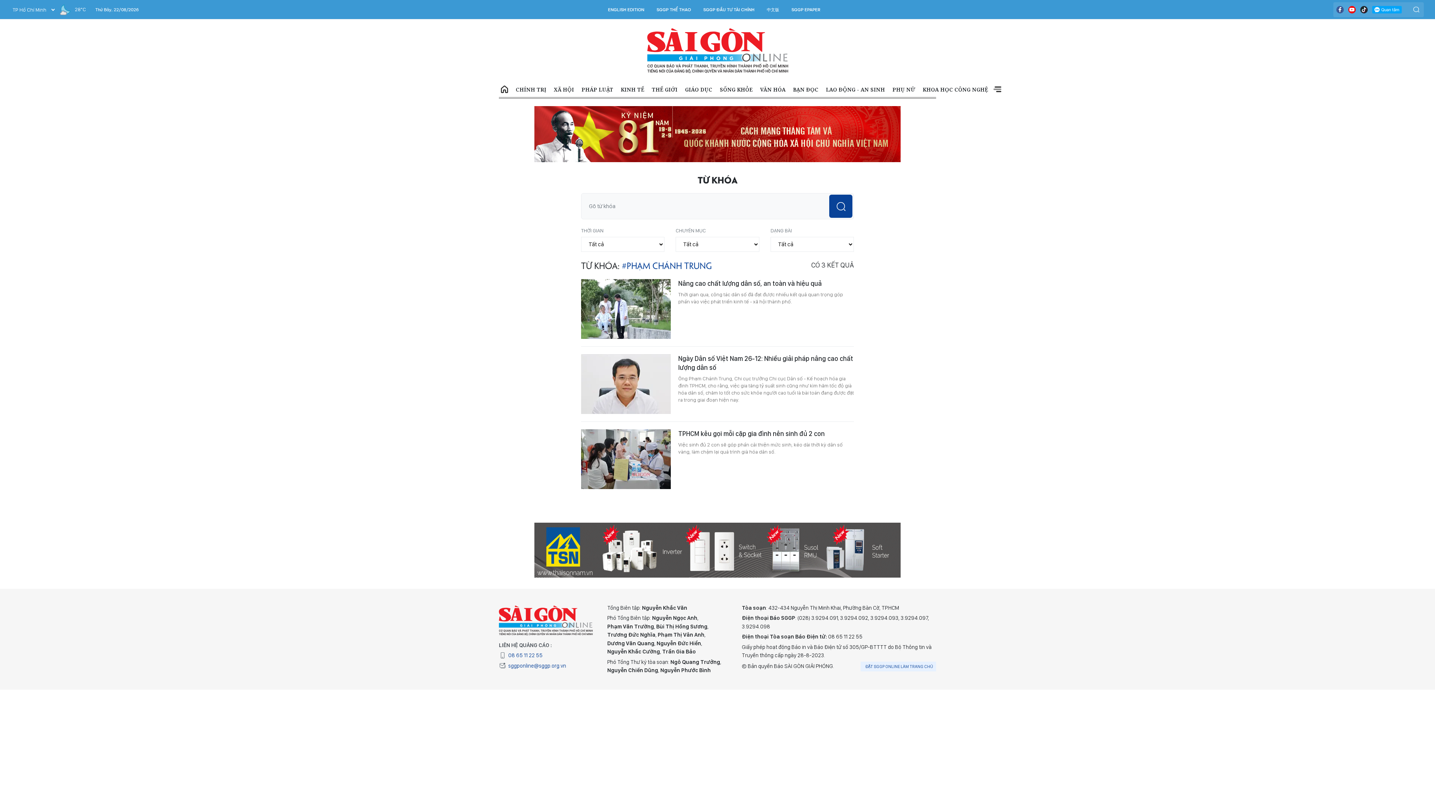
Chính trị (531, 89)
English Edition (626, 9)
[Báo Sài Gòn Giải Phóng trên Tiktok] (1364, 9)
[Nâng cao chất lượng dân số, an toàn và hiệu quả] (626, 309)
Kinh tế (632, 89)
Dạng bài (781, 231)
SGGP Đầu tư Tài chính (728, 9)
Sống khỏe (736, 89)
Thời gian (592, 231)
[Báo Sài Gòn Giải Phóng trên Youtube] (1352, 9)
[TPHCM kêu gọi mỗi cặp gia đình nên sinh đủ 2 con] (626, 459)
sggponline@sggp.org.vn (537, 665)
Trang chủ (504, 89)
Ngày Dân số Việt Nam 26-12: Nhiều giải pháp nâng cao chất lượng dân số (765, 363)
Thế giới (665, 89)
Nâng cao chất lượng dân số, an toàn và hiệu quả (750, 283)
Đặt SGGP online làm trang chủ (899, 666)
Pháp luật (597, 89)
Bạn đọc (805, 89)
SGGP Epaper (806, 9)
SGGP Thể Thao (674, 9)
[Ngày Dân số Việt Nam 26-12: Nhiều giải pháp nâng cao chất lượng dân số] (626, 384)
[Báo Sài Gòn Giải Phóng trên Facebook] (1340, 9)
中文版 (773, 9)
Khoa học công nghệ (955, 89)
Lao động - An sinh (855, 89)
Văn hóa (773, 89)
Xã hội (564, 89)
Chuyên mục (691, 231)
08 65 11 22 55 (525, 655)
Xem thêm (997, 89)
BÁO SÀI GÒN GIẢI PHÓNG (717, 50)
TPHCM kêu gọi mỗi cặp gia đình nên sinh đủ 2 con (751, 433)
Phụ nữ (903, 89)
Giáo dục (698, 89)
